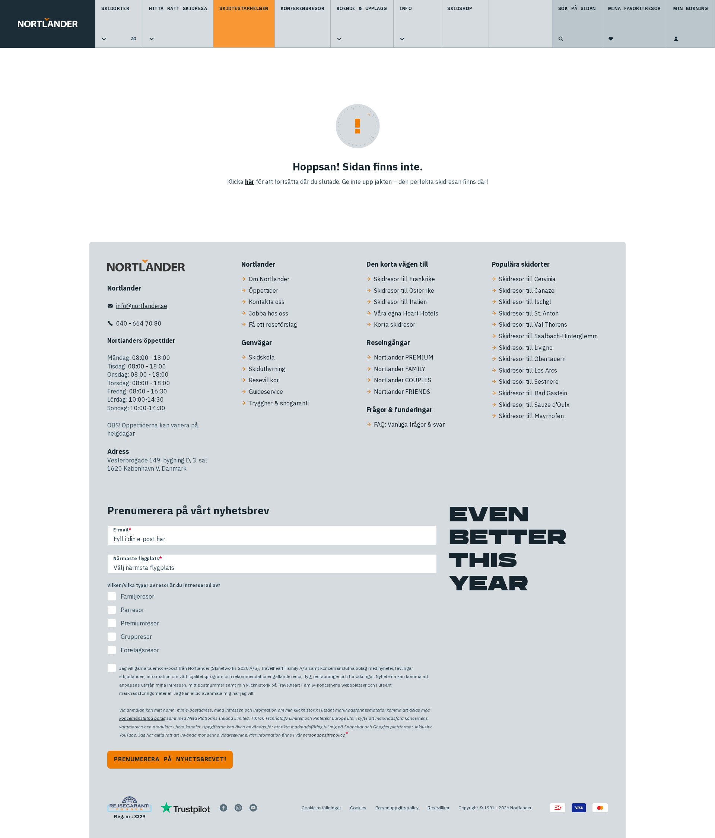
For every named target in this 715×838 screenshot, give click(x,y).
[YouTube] (253, 807)
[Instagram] (238, 807)
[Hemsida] (47, 24)
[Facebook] (223, 807)
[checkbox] (272, 623)
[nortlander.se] (146, 267)
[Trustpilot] (185, 808)
